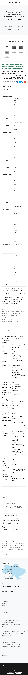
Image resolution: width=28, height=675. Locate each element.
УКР (9, 497)
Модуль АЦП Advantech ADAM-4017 (12, 547)
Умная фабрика (6, 651)
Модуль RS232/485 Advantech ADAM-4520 (13, 549)
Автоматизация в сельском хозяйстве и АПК (13, 624)
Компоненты (5, 603)
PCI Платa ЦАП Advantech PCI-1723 (12, 551)
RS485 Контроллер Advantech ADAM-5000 (14, 543)
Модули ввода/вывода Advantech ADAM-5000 (14, 541)
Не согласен (10, 672)
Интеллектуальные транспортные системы (12, 644)
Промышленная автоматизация (9, 637)
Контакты (4, 597)
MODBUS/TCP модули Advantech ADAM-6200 (14, 545)
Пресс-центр (5, 612)
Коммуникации (5, 605)
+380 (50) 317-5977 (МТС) (9, 571)
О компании (5, 599)
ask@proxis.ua (7, 584)
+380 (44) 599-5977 (8, 578)
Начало (4, 24)
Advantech (12, 81)
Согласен (18, 672)
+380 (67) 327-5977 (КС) (9, 569)
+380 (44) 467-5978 (8, 581)
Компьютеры (5, 601)
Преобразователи (6, 607)
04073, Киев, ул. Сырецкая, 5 (11, 566)
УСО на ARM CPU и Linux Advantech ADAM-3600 (15, 538)
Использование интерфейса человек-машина (13, 640)
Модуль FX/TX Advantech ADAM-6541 (12, 554)
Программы (5, 610)
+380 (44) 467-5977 (9, 576)
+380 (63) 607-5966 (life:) (9, 573)
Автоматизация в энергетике (9, 642)
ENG (4, 497)
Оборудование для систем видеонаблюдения (13, 631)
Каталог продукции (11, 24)
